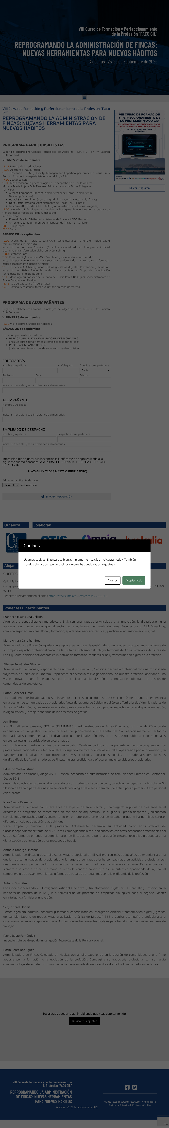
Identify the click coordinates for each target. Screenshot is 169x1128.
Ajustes (113, 580)
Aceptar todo (133, 580)
